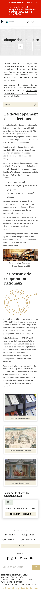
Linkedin (16, 558)
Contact (20, 546)
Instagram (12, 558)
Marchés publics (26, 580)
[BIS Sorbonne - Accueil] (7, 22)
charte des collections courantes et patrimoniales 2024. (20, 93)
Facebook (8, 558)
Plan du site (6, 582)
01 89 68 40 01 (29, 539)
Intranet (18, 582)
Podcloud (25, 558)
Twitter (21, 558)
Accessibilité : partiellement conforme (19, 584)
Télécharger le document (20, 514)
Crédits (22, 577)
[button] (24, 22)
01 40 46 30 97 (11, 539)
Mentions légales (9, 577)
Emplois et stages (9, 580)
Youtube (31, 558)
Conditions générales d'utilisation (17, 575)
